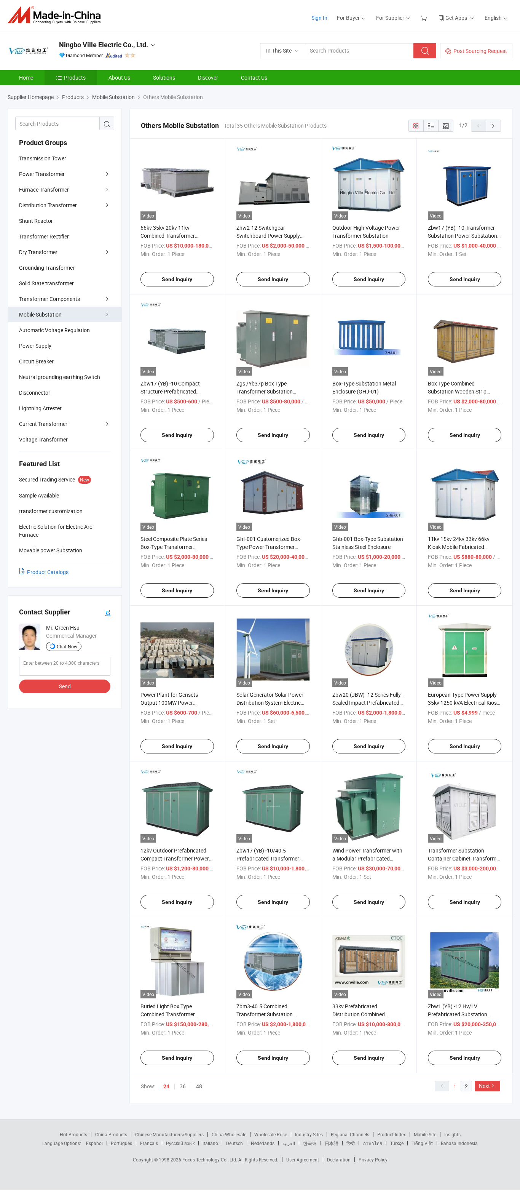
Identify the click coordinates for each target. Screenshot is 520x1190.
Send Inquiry (177, 279)
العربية (288, 1143)
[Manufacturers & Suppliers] (56, 15)
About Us (119, 77)
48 (199, 1086)
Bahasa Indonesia (459, 1143)
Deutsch (234, 1143)
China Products (111, 1134)
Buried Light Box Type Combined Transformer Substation (167, 1014)
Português (121, 1143)
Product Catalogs (48, 572)
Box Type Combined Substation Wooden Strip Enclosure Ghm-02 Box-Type (461, 391)
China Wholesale (229, 1134)
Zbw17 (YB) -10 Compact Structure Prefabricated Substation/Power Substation (175, 391)
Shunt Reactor (36, 220)
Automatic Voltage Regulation (54, 330)
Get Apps (456, 17)
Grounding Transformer (47, 267)
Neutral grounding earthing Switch (59, 377)
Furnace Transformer (44, 189)
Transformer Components (49, 298)
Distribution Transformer (48, 205)
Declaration (339, 1159)
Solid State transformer (46, 283)
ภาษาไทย (372, 1143)
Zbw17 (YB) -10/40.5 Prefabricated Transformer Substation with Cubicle (267, 858)
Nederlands (262, 1143)
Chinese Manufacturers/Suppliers (169, 1134)
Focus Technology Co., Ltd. (210, 1159)
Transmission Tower (42, 158)
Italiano (210, 1143)
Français (149, 1143)
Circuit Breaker (36, 361)
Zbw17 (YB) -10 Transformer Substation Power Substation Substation (462, 235)
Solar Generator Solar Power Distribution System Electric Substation (269, 702)
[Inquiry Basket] (425, 17)
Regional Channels (350, 1134)
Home (26, 77)
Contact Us (254, 77)
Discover (208, 77)
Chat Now (67, 646)
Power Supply (35, 345)
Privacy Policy (373, 1159)
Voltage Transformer (43, 439)
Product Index (391, 1134)
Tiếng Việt (422, 1143)
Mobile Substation (40, 314)
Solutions (164, 77)
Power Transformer (42, 174)
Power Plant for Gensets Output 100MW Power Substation (169, 702)
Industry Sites (309, 1134)
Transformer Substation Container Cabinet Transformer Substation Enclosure (464, 858)
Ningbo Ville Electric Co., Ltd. (103, 45)
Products (75, 77)
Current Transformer (43, 423)
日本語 (331, 1143)
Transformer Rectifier (44, 236)
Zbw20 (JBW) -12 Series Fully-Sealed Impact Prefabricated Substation (367, 702)
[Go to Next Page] (493, 125)
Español (94, 1143)
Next (484, 1085)
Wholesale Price (270, 1134)
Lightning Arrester (40, 408)
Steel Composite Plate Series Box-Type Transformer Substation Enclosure (173, 546)
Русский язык (180, 1143)
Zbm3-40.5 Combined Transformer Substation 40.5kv (264, 1014)
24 (166, 1086)
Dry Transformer (38, 252)
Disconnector (34, 392)
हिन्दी (350, 1143)
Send (65, 686)
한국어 (310, 1143)
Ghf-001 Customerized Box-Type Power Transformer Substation (268, 546)
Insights (452, 1134)
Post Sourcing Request (480, 50)
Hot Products (73, 1134)
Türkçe (397, 1143)
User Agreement (302, 1159)
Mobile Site (425, 1134)
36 (183, 1086)
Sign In (319, 17)
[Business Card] (107, 612)
